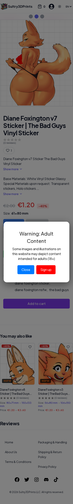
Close (25, 269)
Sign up (46, 269)
